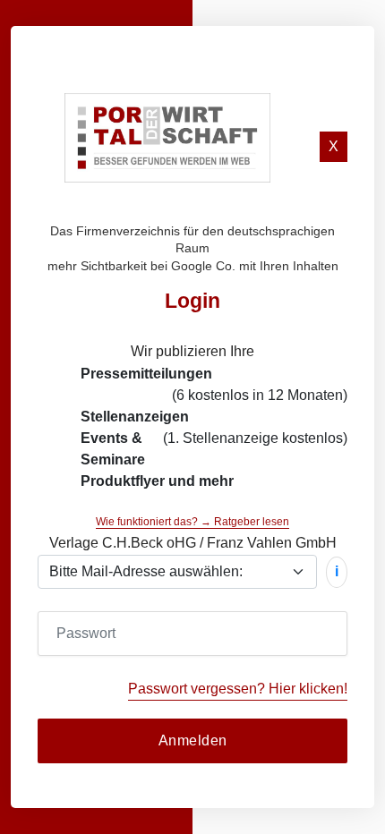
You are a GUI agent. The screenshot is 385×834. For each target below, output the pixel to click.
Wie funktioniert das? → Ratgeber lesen (192, 521)
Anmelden (192, 740)
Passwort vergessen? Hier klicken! (237, 688)
